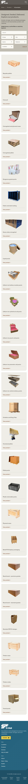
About (2, 758)
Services (3, 749)
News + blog (4, 761)
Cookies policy (25, 778)
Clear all (24, 46)
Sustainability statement (4, 778)
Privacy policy (11, 778)
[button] (7, 37)
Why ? (4, 752)
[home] (4, 2)
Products (9, 7)
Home (2, 7)
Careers (3, 766)
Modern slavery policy (18, 779)
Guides (3, 763)
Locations (3, 744)
